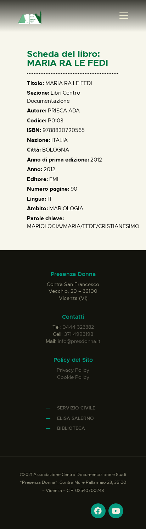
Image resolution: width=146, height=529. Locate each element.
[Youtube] (115, 510)
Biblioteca (71, 428)
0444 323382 (78, 327)
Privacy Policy (73, 370)
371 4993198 (78, 334)
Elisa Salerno (75, 418)
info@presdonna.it (79, 341)
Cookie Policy (73, 377)
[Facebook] (98, 510)
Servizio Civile (76, 408)
